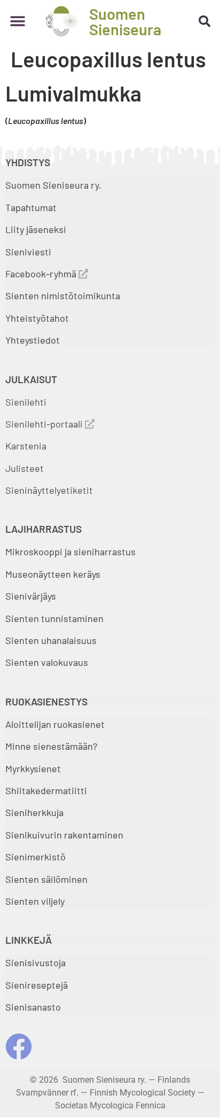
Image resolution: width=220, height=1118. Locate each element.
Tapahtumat (31, 207)
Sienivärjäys (30, 596)
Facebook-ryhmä (41, 274)
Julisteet (24, 468)
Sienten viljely (35, 901)
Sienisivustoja (35, 962)
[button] (17, 21)
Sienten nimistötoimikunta (62, 295)
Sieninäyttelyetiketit (49, 490)
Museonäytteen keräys (52, 574)
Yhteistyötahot (37, 318)
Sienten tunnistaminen (54, 618)
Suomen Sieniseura (125, 21)
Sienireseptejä (36, 985)
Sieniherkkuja (34, 812)
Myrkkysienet (33, 768)
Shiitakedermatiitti (46, 790)
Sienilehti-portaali (45, 424)
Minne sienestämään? (51, 746)
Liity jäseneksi (35, 229)
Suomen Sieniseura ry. (53, 185)
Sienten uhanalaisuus (51, 640)
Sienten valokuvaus (46, 662)
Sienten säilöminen (46, 879)
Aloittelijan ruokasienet (55, 724)
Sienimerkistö (35, 857)
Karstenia (25, 446)
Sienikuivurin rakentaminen (64, 835)
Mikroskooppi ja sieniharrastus (70, 551)
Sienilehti (25, 402)
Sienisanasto (33, 1007)
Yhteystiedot (32, 340)
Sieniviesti (29, 252)
